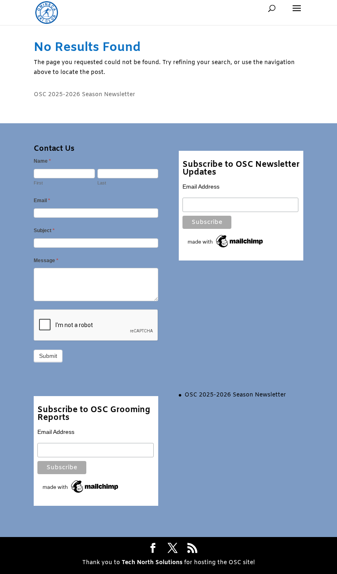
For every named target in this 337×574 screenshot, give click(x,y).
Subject (44, 230)
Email (42, 200)
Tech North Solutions (152, 563)
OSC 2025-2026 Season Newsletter (84, 95)
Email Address (200, 186)
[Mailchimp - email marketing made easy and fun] (226, 247)
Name (42, 161)
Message (46, 260)
